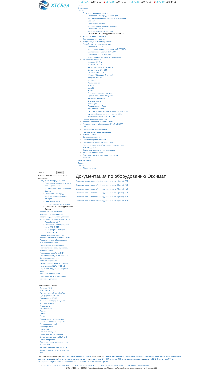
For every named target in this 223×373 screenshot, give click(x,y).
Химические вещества (92, 59)
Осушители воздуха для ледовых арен (99, 150)
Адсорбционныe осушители (94, 36)
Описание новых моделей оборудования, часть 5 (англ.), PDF (102, 196)
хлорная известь (71, 361)
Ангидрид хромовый (96, 98)
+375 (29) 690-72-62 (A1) (85, 365)
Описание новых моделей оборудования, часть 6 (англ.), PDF (102, 200)
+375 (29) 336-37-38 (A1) (138, 365)
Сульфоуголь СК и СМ (97, 69)
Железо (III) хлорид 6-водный (100, 75)
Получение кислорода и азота (95, 13)
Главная (81, 5)
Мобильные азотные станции (100, 31)
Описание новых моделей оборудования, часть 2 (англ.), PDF (102, 185)
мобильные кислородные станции (139, 356)
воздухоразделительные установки (76, 356)
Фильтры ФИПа (89, 134)
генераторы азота (162, 356)
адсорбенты (58, 358)
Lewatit (91, 88)
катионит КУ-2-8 (151, 358)
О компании (83, 7)
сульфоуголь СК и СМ (99, 358)
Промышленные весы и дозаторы (97, 131)
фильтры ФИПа (116, 358)
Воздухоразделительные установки (98, 41)
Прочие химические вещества (100, 95)
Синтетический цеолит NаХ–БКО (102, 51)
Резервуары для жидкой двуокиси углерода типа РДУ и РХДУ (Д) (54, 264)
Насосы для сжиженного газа (95, 119)
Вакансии (82, 162)
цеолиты (68, 358)
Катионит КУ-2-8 (95, 62)
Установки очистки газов (93, 152)
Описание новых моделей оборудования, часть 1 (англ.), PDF (102, 181)
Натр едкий (92, 103)
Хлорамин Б (93, 80)
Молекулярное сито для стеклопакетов (104, 57)
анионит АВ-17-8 (166, 358)
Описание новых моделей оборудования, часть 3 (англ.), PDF (102, 188)
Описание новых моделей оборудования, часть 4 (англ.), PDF (102, 192)
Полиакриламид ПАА (97, 106)
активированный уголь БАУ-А (50, 361)
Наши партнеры (84, 160)
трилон (105, 361)
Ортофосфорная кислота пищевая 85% (105, 113)
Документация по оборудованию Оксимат (105, 33)
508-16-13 (66, 365)
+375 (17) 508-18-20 (52, 365)
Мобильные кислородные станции (102, 26)
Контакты (81, 165)
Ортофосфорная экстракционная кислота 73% (108, 111)
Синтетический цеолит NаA (99, 54)
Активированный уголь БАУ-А (100, 67)
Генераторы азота (95, 28)
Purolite (91, 90)
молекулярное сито (81, 358)
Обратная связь (89, 168)
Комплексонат (94, 82)
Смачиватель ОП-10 (96, 72)
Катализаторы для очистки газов (101, 116)
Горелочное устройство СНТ (95, 139)
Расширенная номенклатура (100, 93)
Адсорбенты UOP (95, 46)
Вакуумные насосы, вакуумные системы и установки (53, 277)
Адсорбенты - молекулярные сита (97, 44)
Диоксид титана (94, 100)
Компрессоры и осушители (94, 38)
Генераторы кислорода (97, 23)
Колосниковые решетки (92, 137)
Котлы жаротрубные (48, 260)
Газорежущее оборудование (95, 129)
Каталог (81, 10)
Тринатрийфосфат (96, 108)
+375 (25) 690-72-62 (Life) (112, 365)
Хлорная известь (95, 77)
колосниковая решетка (133, 358)
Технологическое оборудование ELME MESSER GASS (53, 241)
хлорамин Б (84, 361)
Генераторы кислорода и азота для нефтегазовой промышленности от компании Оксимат (107, 18)
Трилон (91, 85)
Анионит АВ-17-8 (95, 64)
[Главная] (64, 5)
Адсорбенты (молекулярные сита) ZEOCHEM (107, 49)
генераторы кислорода (114, 356)
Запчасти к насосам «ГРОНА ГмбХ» (98, 121)
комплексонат (95, 361)
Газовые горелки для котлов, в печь (98, 142)
